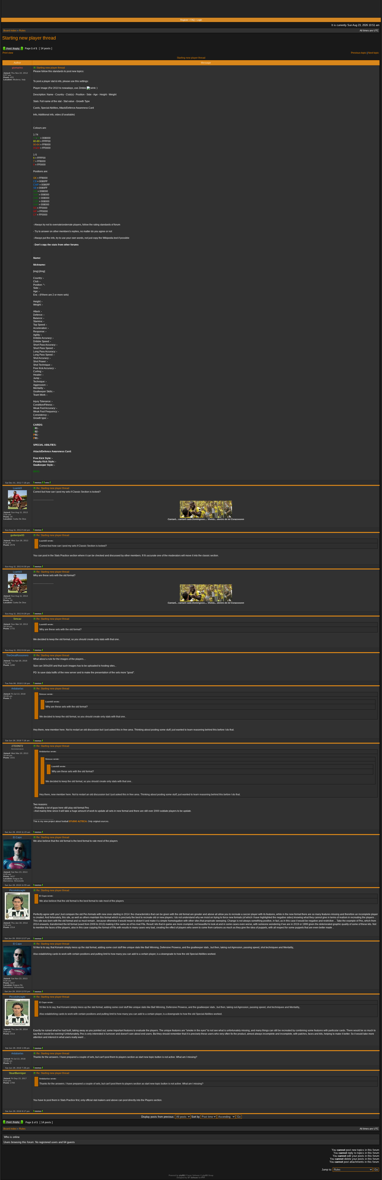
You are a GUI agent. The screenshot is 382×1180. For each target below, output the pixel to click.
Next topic (373, 52)
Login (199, 20)
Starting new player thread (29, 38)
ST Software (193, 1178)
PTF (203, 1178)
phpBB (181, 1175)
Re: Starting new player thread (52, 488)
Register (184, 20)
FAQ (192, 20)
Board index (10, 30)
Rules (22, 30)
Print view (8, 52)
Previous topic (358, 52)
